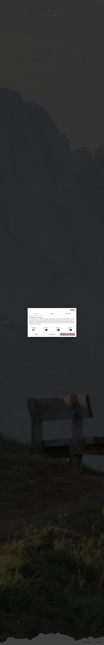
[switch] (45, 330)
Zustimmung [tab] (35, 313)
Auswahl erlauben (52, 334)
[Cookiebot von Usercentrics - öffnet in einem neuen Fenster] (70, 310)
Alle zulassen (67, 334)
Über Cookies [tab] (68, 313)
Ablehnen (36, 334)
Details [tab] (52, 313)
